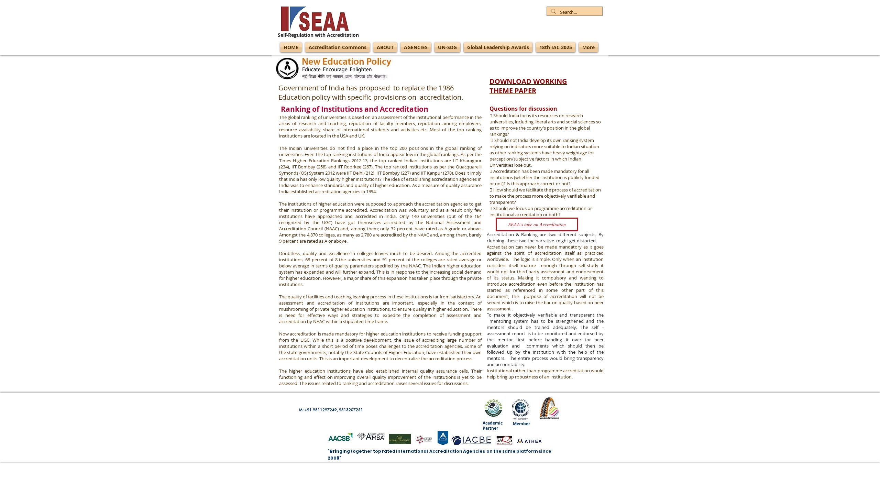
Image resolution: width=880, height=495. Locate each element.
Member (521, 424)
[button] (537, 224)
